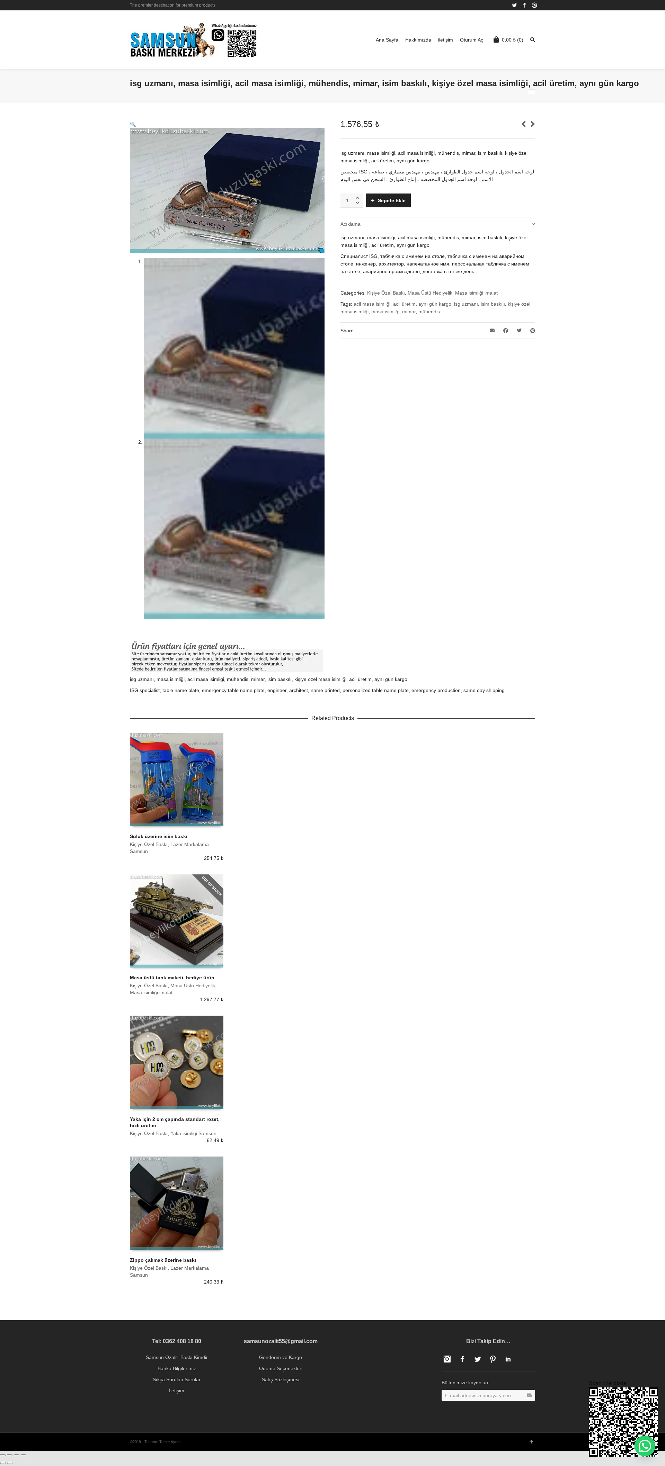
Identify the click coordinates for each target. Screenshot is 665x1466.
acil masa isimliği (372, 304)
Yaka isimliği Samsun (193, 1133)
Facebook (524, 5)
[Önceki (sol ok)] (3, 1463)
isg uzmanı (466, 304)
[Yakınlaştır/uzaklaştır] (23, 1455)
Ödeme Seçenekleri (280, 1368)
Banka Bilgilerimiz (177, 1368)
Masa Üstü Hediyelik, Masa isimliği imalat (453, 293)
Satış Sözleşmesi (280, 1379)
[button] (645, 1446)
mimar (409, 311)
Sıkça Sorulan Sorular (177, 1379)
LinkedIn (508, 1359)
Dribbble (534, 5)
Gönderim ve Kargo (280, 1357)
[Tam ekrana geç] (16, 1455)
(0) (512, 40)
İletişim (176, 1390)
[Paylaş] (9, 1455)
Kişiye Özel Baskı (386, 293)
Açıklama (350, 224)
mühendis (429, 311)
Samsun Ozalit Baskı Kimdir (177, 1357)
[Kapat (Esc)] (3, 1455)
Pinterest (492, 1359)
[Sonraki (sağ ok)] (9, 1463)
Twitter (514, 5)
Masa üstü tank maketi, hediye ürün (172, 977)
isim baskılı (493, 304)
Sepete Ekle (392, 200)
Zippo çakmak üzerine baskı (163, 1260)
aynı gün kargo (434, 304)
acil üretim (404, 304)
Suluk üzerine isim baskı (158, 836)
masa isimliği (385, 311)
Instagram (447, 1359)
